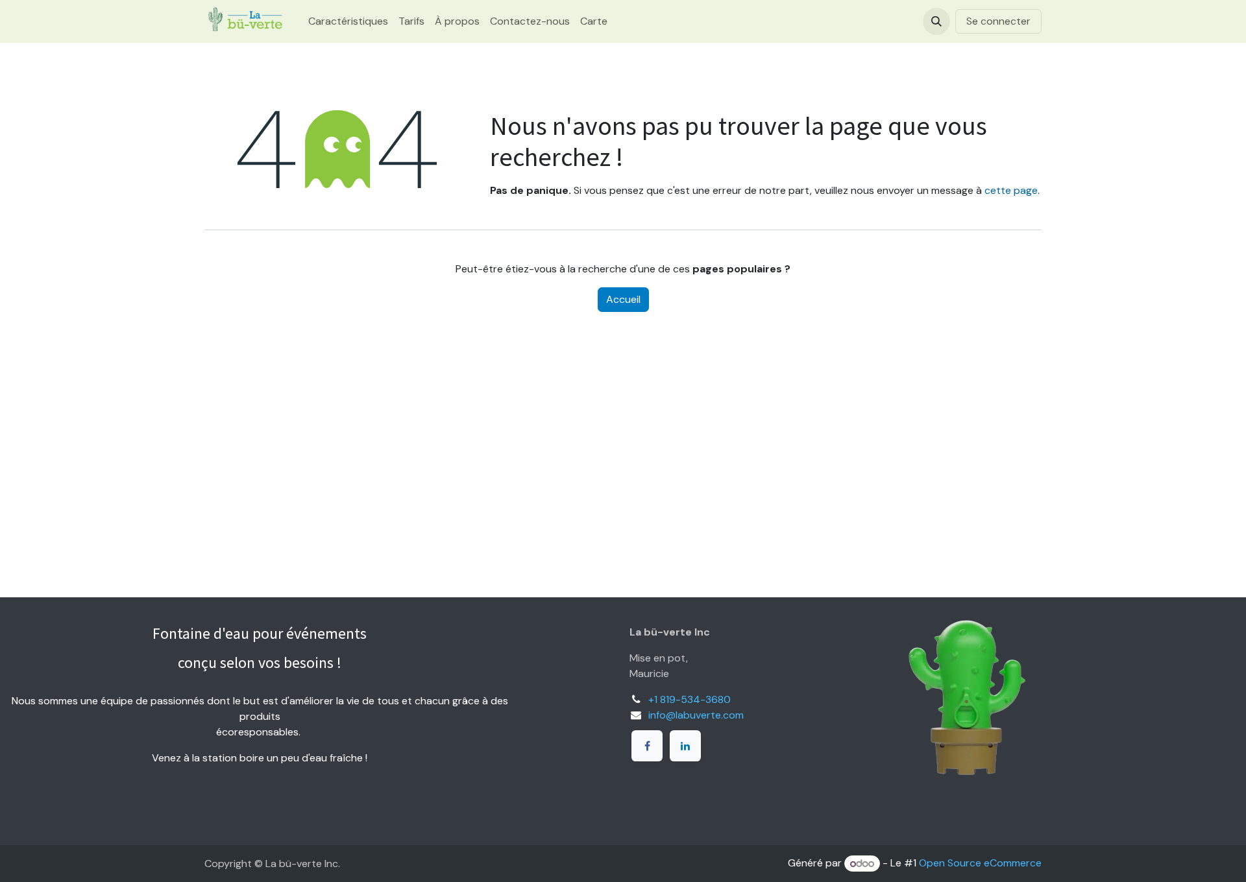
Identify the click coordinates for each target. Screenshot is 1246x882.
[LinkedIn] (685, 745)
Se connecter (998, 21)
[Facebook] (647, 745)
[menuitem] (348, 21)
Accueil (623, 299)
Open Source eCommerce (980, 863)
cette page (1011, 190)
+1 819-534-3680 (689, 699)
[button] (936, 21)
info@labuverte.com (696, 715)
